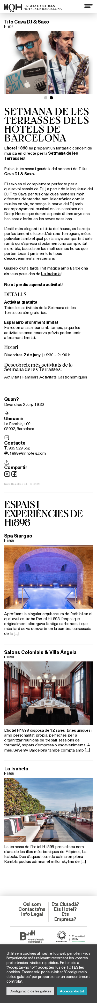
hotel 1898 (17, 148)
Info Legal (32, 914)
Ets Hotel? (65, 909)
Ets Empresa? (65, 916)
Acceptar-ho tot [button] (72, 991)
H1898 (8, 26)
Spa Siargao (18, 536)
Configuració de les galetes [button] (30, 991)
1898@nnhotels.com (28, 453)
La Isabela (16, 768)
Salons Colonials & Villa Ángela (40, 652)
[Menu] (88, 6)
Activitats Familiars (21, 377)
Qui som (32, 904)
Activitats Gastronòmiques (63, 377)
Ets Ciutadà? (65, 904)
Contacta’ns (31, 909)
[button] (45, 97)
